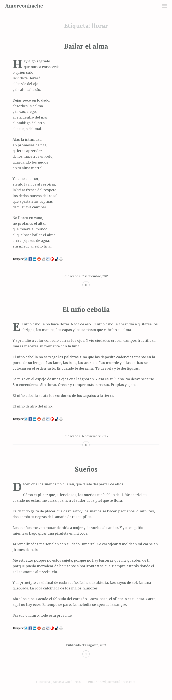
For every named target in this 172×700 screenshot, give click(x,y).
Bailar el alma (86, 46)
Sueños (86, 469)
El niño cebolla (86, 309)
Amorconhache (24, 6)
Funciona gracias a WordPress (58, 682)
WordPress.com (124, 682)
